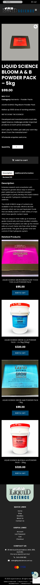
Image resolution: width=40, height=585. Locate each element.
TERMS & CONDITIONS (10, 581)
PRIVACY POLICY (23, 581)
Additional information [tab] (24, 173)
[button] (36, 26)
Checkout (20, 539)
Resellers (20, 516)
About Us (20, 518)
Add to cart (21, 160)
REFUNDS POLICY (26, 583)
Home (20, 511)
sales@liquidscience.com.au (21, 561)
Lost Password (20, 534)
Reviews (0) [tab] (7, 177)
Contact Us (20, 521)
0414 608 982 (21, 557)
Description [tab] (7, 173)
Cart (20, 537)
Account (20, 532)
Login (35, 2)
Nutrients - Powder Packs (22, 99)
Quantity (6, 147)
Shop (20, 513)
